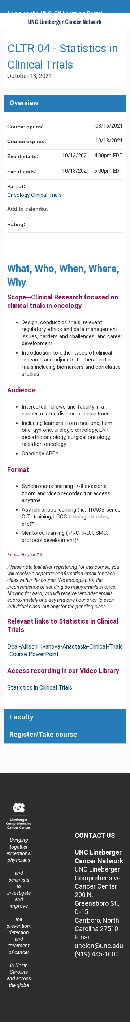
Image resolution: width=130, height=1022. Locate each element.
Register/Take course (43, 734)
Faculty (21, 717)
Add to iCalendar (107, 208)
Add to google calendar (88, 208)
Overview (23, 103)
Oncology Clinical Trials (34, 195)
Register (20, 19)
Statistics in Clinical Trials (39, 687)
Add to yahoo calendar (98, 208)
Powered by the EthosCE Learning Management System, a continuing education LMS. (100, 1016)
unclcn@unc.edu (99, 945)
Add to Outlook (117, 208)
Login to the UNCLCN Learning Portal (55, 13)
